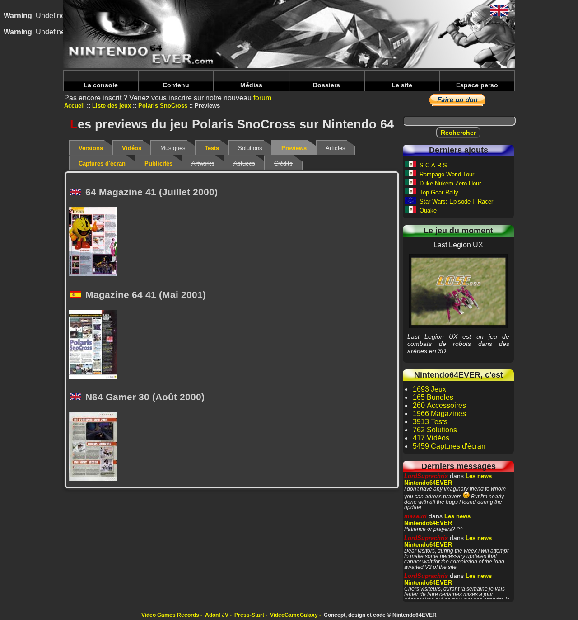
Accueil (74, 105)
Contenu (176, 85)
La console (101, 85)
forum (262, 98)
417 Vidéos (431, 438)
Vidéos (131, 148)
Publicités (158, 163)
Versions (91, 148)
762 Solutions (435, 430)
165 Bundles (433, 397)
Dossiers (326, 85)
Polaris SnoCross (162, 105)
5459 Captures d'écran (449, 446)
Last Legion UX (458, 290)
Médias (251, 85)
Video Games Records (170, 615)
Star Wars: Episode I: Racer (456, 201)
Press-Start (249, 615)
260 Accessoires (439, 405)
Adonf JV (216, 615)
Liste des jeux (111, 105)
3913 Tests (430, 422)
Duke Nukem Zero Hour (450, 183)
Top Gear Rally (439, 192)
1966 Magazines (439, 413)
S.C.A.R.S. (434, 165)
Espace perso (477, 85)
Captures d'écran (102, 163)
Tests (212, 148)
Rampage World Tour (447, 174)
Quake (428, 210)
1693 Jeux (429, 389)
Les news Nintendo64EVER (448, 479)
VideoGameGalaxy (294, 615)
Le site (402, 85)
